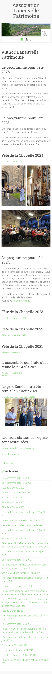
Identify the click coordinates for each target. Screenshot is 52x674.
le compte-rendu (22, 300)
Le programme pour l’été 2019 (16, 560)
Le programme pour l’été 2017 (16, 624)
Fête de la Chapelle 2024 (22, 155)
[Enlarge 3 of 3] (46, 216)
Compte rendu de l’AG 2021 (12, 373)
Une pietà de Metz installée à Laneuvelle (21, 573)
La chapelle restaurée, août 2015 (17, 650)
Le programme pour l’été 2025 (23, 120)
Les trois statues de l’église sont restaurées (25, 439)
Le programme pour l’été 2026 (23, 69)
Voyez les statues (10, 454)
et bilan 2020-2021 (9, 376)
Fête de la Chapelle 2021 (22, 346)
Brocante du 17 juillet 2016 (14, 645)
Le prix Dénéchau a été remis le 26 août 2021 (21, 388)
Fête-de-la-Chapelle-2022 (14, 335)
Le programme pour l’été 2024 (23, 260)
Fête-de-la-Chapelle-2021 (11, 352)
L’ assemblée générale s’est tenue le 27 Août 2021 (25, 364)
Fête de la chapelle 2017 (14, 610)
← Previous (7, 463)
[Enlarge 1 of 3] (22, 171)
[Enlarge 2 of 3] (46, 171)
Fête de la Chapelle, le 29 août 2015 (19, 655)
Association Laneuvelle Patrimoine (26, 10)
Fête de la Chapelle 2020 (14, 538)
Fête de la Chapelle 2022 (22, 329)
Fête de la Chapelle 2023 (22, 311)
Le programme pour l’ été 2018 (17, 586)
